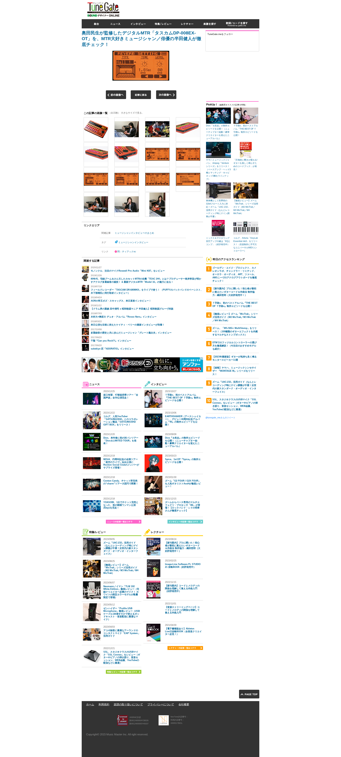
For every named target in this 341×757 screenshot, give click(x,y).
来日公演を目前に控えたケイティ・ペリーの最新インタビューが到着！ (128, 324)
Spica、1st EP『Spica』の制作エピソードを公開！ (183, 460)
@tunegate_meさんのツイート (220, 417)
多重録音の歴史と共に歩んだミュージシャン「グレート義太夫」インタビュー (131, 332)
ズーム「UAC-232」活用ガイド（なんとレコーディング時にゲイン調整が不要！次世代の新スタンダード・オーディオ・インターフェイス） (120, 548)
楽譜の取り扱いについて (128, 704)
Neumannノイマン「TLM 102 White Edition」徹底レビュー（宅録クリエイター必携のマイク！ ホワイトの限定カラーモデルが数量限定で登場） (121, 592)
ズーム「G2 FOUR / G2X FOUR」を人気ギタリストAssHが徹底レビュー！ (183, 483)
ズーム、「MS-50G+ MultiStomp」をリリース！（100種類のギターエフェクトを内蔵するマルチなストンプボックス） (235, 331)
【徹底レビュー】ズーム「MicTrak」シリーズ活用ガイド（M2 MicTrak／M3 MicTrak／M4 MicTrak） (120, 569)
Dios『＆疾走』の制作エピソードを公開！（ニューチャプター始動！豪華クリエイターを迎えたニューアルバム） (182, 441)
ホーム (90, 704)
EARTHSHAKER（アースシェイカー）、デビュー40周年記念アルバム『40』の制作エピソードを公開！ (183, 420)
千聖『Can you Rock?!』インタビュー (111, 340)
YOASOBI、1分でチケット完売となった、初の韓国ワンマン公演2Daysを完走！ (120, 505)
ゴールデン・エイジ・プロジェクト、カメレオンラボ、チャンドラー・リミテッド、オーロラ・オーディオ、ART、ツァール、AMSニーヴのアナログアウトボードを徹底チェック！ (234, 274)
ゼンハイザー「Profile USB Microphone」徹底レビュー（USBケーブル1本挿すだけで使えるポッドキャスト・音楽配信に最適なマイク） (121, 614)
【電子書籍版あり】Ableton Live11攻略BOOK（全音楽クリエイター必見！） (183, 631)
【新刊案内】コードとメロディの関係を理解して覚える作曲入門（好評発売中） (182, 588)
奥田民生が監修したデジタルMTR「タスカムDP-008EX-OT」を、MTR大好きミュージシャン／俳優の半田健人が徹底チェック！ (141, 38)
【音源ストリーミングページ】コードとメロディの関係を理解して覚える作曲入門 (182, 610)
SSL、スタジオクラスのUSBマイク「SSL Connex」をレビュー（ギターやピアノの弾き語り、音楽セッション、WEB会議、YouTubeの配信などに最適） (121, 657)
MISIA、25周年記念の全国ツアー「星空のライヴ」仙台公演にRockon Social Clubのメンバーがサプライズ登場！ (121, 463)
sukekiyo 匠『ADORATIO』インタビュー (112, 348)
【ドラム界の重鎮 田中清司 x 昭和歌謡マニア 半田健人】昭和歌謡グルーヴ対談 (132, 308)
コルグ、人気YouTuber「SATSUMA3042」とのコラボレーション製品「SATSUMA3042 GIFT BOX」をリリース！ (120, 420)
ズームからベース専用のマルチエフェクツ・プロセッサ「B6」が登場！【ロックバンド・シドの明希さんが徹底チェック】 (182, 506)
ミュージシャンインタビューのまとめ (134, 233)
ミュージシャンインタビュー (133, 242)
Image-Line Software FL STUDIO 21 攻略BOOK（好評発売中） (183, 565)
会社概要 (183, 704)
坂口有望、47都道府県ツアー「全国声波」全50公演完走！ (120, 396)
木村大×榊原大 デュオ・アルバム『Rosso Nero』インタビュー (123, 316)
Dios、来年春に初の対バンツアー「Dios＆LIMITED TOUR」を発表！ (120, 440)
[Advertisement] (194, 9)
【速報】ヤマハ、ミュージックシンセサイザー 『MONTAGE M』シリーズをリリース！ (234, 371)
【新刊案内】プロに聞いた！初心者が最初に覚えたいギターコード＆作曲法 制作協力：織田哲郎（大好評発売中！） (182, 546)
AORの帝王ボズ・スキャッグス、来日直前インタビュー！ (121, 300)
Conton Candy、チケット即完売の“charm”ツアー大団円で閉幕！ (120, 482)
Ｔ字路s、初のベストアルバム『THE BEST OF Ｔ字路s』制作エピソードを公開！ (183, 397)
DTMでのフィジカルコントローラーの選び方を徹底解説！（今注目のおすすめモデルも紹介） (234, 345)
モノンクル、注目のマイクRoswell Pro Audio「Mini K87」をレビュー (128, 270)
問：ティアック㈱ (126, 251)
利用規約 (104, 704)
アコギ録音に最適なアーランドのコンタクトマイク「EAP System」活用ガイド (121, 633)
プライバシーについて (160, 704)
